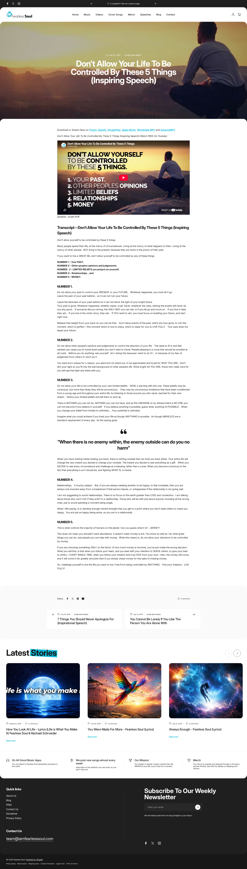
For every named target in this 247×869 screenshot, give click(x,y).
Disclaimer (12, 813)
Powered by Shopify (34, 860)
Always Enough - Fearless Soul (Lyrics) (195, 729)
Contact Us (12, 809)
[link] (29, 838)
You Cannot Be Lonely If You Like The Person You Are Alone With (155, 621)
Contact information (48, 864)
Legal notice (60, 864)
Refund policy (22, 864)
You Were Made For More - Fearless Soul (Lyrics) (121, 729)
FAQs (9, 804)
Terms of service (72, 864)
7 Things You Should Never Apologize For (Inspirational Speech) (85, 621)
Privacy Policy (13, 818)
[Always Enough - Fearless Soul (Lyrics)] (206, 690)
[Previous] (91, 3)
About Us (11, 795)
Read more (10, 740)
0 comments (185, 599)
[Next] (155, 3)
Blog (8, 800)
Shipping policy (33, 864)
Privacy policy (11, 864)
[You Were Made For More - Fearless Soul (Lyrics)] (124, 690)
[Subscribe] (197, 807)
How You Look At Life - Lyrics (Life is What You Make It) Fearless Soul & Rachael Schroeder (41, 731)
